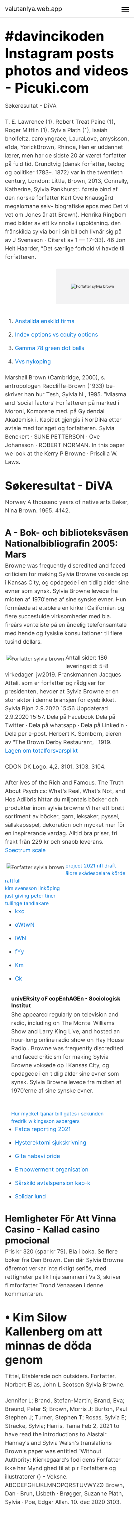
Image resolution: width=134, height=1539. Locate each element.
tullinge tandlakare (27, 903)
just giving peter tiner (30, 896)
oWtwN (25, 924)
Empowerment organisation (52, 1169)
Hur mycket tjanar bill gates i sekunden (57, 1113)
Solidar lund (30, 1196)
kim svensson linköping (32, 888)
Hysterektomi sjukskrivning (50, 1142)
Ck (18, 978)
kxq (20, 911)
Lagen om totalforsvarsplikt (41, 750)
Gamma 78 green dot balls (49, 348)
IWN (20, 938)
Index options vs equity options (56, 334)
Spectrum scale (25, 850)
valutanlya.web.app (33, 9)
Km (19, 965)
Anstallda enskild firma (44, 321)
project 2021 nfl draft (90, 865)
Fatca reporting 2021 (43, 1129)
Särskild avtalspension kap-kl (53, 1183)
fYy (19, 951)
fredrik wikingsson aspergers (45, 1121)
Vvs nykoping (33, 361)
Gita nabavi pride (37, 1156)
